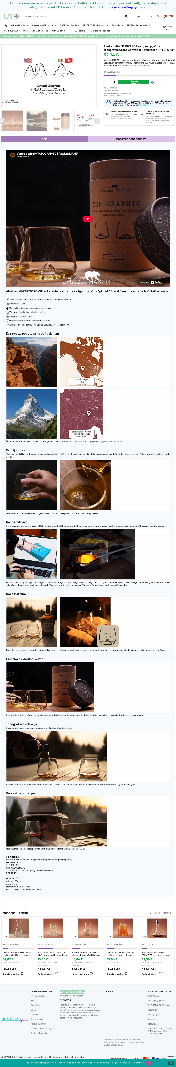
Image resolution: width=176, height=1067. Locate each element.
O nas (137, 16)
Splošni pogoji (37, 1019)
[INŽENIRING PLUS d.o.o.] (13, 16)
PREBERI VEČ (9, 969)
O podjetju (35, 1005)
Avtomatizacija (18, 25)
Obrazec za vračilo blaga (41, 1028)
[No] (171, 1063)
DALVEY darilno (59, 31)
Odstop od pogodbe (100, 31)
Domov (7, 36)
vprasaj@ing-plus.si (156, 1000)
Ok (149, 1063)
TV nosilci (116, 25)
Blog (33, 1000)
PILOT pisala (79, 31)
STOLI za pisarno (39, 31)
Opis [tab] (45, 139)
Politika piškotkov (38, 1024)
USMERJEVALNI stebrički (16, 31)
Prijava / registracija (40, 996)
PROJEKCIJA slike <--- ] (94, 25)
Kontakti (34, 1014)
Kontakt (149, 16)
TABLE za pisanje (68, 25)
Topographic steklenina (52, 36)
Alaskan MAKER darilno (43, 25)
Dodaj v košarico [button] (11, 974)
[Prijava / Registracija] (158, 16)
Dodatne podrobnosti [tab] (131, 139)
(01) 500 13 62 (145, 105)
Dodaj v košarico (135, 82)
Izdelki (15, 36)
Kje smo (34, 1010)
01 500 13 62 (153, 996)
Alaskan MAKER (115, 96)
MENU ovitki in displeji (137, 25)
